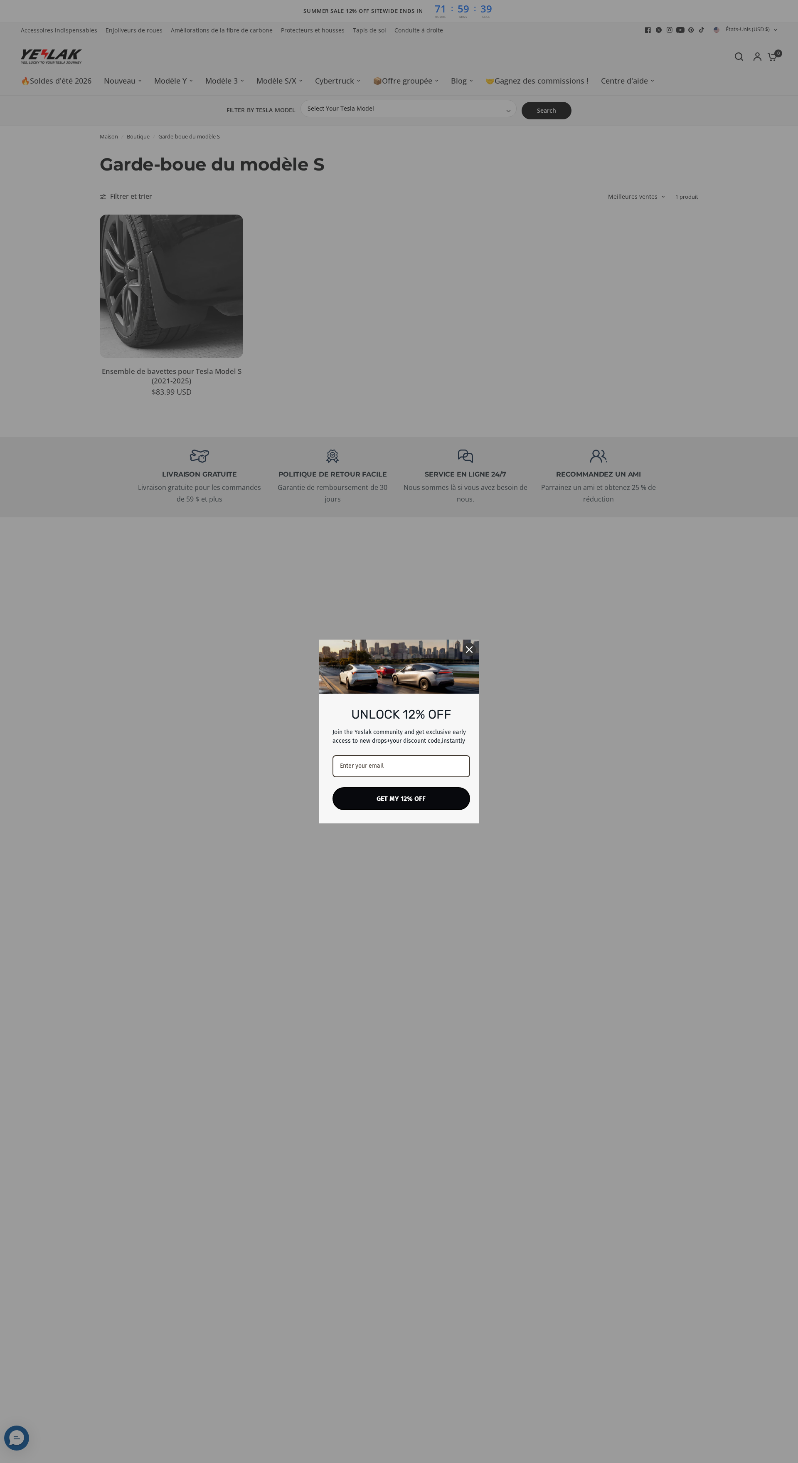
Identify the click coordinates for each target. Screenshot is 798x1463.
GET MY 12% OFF (401, 799)
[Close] (469, 650)
